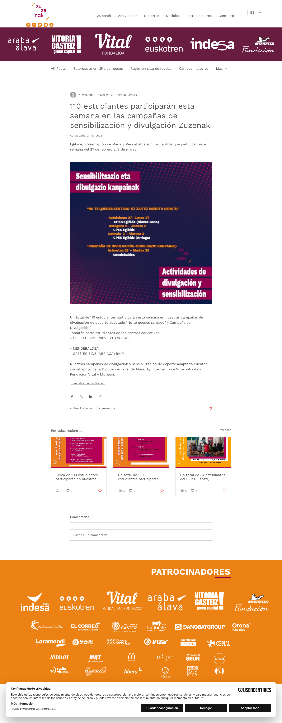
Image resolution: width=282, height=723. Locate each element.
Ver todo (225, 429)
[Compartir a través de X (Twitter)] (81, 396)
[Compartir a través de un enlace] (100, 396)
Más (219, 68)
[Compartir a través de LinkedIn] (90, 396)
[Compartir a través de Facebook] (72, 396)
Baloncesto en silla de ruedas (98, 68)
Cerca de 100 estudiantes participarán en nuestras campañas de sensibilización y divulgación (77, 477)
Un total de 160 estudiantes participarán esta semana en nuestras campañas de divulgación (139, 477)
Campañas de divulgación (88, 383)
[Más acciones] (209, 95)
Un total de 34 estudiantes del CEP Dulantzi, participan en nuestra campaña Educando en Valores (202, 477)
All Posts (58, 68)
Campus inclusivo (193, 68)
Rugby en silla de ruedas (150, 68)
